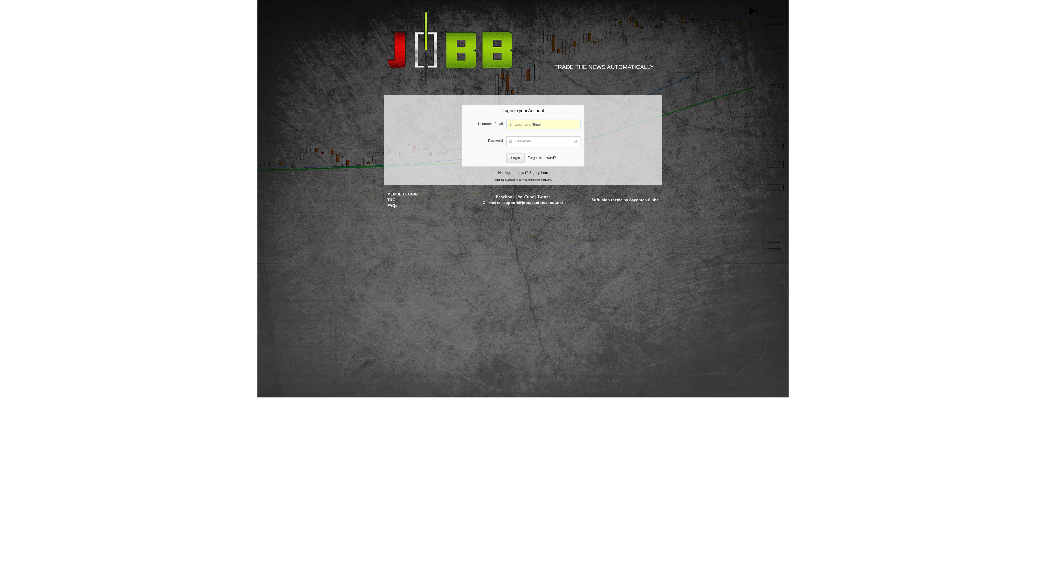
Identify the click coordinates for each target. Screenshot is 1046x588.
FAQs (392, 205)
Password (495, 140)
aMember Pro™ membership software (528, 179)
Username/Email (490, 123)
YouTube (526, 197)
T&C (391, 200)
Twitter (543, 197)
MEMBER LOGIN (402, 194)
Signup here (538, 173)
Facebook (505, 197)
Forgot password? (542, 158)
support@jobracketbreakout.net (533, 202)
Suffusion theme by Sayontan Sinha (625, 200)
